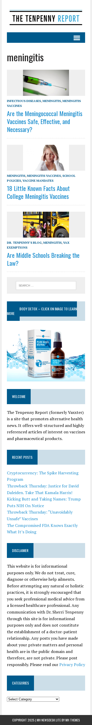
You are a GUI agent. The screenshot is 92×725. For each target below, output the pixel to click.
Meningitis (51, 101)
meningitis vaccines (44, 176)
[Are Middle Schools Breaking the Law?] (46, 234)
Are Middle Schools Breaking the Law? (43, 259)
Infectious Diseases (24, 101)
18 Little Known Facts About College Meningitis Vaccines (38, 192)
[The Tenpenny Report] (46, 16)
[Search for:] (46, 285)
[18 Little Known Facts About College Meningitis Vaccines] (46, 167)
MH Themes (72, 720)
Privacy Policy (72, 664)
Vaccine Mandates (37, 180)
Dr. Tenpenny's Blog (24, 242)
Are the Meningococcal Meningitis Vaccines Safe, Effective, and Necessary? (44, 121)
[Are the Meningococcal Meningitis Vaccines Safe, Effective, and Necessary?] (46, 92)
